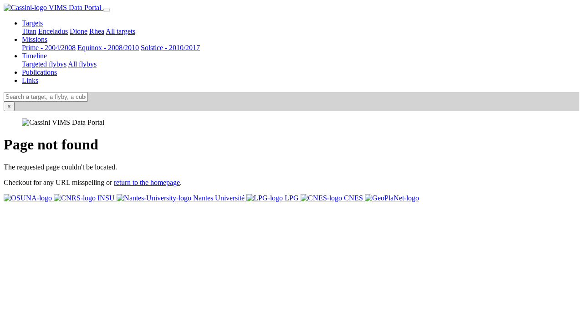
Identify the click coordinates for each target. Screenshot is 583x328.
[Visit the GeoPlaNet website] (392, 198)
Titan (29, 31)
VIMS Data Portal (75, 7)
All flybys (82, 64)
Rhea (96, 31)
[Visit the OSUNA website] (29, 198)
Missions (34, 39)
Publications (39, 72)
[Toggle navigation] (106, 10)
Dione (78, 31)
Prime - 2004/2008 (49, 47)
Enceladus (53, 31)
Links (30, 80)
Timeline (34, 56)
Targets (32, 23)
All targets (120, 31)
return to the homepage (147, 182)
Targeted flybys (44, 64)
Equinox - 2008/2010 (108, 47)
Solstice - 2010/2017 (170, 47)
